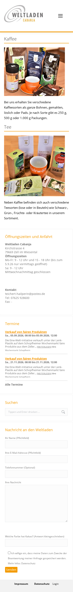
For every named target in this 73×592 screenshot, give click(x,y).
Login (56, 584)
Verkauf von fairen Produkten (26, 332)
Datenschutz (41, 584)
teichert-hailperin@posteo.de (25, 294)
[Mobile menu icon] (60, 15)
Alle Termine (14, 384)
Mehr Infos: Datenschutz (21, 563)
